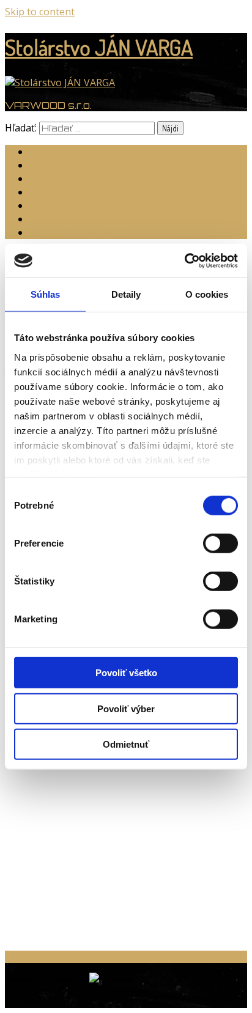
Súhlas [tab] (46, 294)
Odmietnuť (126, 744)
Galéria (46, 179)
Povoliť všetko (126, 673)
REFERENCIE (61, 219)
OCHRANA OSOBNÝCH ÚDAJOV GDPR (124, 232)
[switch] (220, 543)
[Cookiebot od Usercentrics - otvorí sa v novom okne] (184, 260)
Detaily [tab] (126, 294)
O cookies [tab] (207, 294)
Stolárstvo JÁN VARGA (99, 47)
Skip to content (40, 11)
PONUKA (50, 165)
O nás (43, 206)
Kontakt (48, 192)
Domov (46, 152)
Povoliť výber (126, 708)
